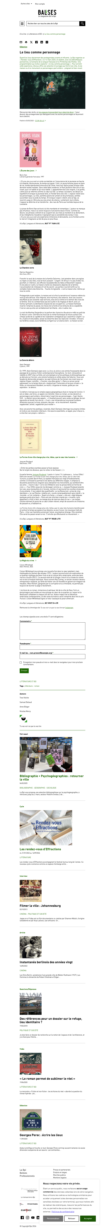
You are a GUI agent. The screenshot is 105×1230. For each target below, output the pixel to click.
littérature (29, 686)
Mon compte (40, 4)
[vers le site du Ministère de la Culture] (22, 1205)
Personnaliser (53, 1219)
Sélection (23, 47)
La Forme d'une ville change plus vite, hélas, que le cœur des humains (48, 457)
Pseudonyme (25, 644)
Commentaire (26, 621)
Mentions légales (59, 1178)
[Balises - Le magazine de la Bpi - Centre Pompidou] (52, 13)
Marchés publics (59, 1175)
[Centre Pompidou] (32, 1204)
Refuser (71, 1219)
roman (36, 686)
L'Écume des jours (27, 171)
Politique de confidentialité (63, 1212)
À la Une (23, 34)
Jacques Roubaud (39, 475)
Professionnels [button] (27, 1176)
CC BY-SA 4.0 (39, 121)
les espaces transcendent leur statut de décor (56, 112)
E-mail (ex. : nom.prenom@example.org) (36, 653)
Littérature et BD (35, 34)
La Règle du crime (27, 561)
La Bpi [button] (23, 1170)
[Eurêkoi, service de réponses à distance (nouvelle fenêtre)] (26, 1212)
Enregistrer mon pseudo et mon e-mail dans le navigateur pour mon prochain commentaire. (53, 663)
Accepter (88, 1219)
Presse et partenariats (61, 1170)
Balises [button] (23, 1173)
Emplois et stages (60, 1172)
